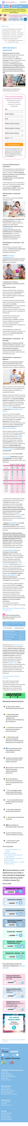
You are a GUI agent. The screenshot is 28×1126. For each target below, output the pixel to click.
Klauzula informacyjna (6, 1119)
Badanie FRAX (10, 860)
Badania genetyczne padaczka (14, 858)
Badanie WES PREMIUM (7, 1075)
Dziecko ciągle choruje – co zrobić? (15, 862)
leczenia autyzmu (8, 228)
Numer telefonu (9, 114)
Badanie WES (6, 457)
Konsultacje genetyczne (7, 1105)
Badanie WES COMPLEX (11, 550)
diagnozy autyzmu (8, 407)
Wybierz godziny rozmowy (12, 128)
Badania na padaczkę (6, 1089)
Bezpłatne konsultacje (6, 1113)
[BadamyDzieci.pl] (9, 2)
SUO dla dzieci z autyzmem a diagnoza (12, 36)
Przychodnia (8, 628)
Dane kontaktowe (5, 1114)
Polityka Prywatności (6, 1117)
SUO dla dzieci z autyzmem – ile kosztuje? (13, 34)
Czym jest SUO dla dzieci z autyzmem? (12, 29)
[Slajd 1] (14, 17)
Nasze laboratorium (6, 1102)
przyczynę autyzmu (8, 449)
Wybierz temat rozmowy (12, 133)
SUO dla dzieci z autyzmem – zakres (12, 31)
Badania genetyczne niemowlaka (9, 1094)
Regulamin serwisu (5, 1116)
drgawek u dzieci (12, 662)
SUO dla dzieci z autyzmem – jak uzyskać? (13, 32)
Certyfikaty (4, 1103)
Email (6, 118)
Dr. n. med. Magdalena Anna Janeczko (14, 40)
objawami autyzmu (18, 645)
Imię (6, 109)
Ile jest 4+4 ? (9, 138)
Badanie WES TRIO (6, 1073)
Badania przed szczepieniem (8, 1090)
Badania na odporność (6, 1092)
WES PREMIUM (13, 523)
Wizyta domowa (19, 628)
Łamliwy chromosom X (6, 1079)
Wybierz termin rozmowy (12, 123)
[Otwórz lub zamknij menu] (25, 6)
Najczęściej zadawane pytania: (10, 38)
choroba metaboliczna (11, 575)
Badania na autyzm (11, 853)
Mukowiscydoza (10, 863)
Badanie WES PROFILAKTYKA (8, 1076)
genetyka (18, 514)
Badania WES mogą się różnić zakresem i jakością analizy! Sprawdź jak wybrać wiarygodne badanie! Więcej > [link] (14, 11)
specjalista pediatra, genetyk (13, 42)
